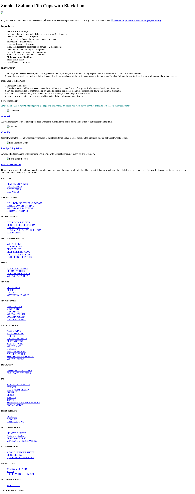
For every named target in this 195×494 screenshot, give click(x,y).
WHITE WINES (14, 186)
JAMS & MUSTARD (17, 469)
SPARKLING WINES (17, 184)
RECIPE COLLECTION (18, 222)
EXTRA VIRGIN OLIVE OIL (21, 474)
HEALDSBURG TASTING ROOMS (24, 203)
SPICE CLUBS (14, 249)
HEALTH (11, 349)
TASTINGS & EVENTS (18, 384)
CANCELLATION (16, 422)
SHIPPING (12, 392)
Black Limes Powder (11, 164)
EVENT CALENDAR (17, 268)
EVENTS (11, 387)
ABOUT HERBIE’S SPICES (20, 452)
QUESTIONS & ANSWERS (20, 457)
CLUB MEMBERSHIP (18, 390)
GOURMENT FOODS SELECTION (24, 230)
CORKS (11, 336)
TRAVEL (11, 400)
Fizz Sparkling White (11, 148)
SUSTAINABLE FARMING (20, 356)
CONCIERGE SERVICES (19, 257)
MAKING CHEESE (16, 433)
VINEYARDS (13, 309)
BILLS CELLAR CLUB (18, 254)
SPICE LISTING (15, 455)
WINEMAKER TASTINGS (20, 208)
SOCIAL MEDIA (15, 405)
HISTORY (12, 292)
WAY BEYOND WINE (18, 295)
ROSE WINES (14, 189)
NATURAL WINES (16, 319)
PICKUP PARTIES (16, 271)
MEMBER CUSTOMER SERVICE (23, 402)
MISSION (11, 290)
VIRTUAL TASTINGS (18, 211)
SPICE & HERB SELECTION (21, 225)
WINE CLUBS (14, 244)
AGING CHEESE (15, 436)
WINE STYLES (14, 306)
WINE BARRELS (15, 359)
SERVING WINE (15, 341)
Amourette (6, 116)
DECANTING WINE (17, 338)
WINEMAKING (14, 311)
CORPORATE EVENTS (18, 273)
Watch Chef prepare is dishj (148, 20)
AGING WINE (14, 331)
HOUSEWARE (14, 232)
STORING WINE (15, 333)
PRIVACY (12, 416)
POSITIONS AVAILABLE (19, 370)
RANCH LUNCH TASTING (20, 206)
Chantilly (5, 132)
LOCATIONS (13, 287)
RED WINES (13, 192)
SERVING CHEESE (16, 438)
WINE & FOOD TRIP (17, 276)
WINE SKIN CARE (16, 351)
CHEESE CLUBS (15, 246)
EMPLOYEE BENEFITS (19, 373)
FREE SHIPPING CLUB (18, 252)
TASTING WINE (15, 343)
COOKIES (12, 419)
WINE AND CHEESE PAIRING (22, 441)
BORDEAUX (13, 485)
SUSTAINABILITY (16, 317)
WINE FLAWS (14, 346)
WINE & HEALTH (16, 314)
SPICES (10, 395)
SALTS (10, 471)
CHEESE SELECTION (18, 227)
